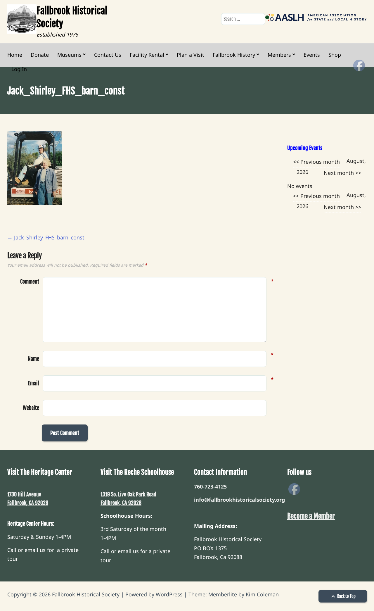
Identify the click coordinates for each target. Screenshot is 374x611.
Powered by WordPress (154, 594)
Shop (334, 54)
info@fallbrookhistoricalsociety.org (239, 499)
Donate (40, 54)
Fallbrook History (234, 54)
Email (33, 382)
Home (14, 54)
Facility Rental (147, 54)
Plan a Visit (190, 54)
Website (31, 408)
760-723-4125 (210, 486)
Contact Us (107, 54)
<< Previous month (316, 161)
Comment (29, 281)
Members (279, 54)
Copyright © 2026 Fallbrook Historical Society (63, 594)
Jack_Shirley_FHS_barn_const (45, 237)
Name (33, 358)
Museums (69, 54)
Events (312, 54)
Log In (19, 69)
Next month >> (342, 172)
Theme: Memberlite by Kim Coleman (233, 594)
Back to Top (346, 596)
